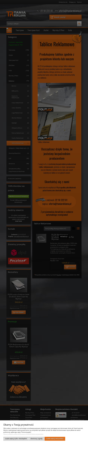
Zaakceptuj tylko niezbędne (16, 439)
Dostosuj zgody (36, 439)
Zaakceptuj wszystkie (54, 439)
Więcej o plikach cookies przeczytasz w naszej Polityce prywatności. (23, 434)
